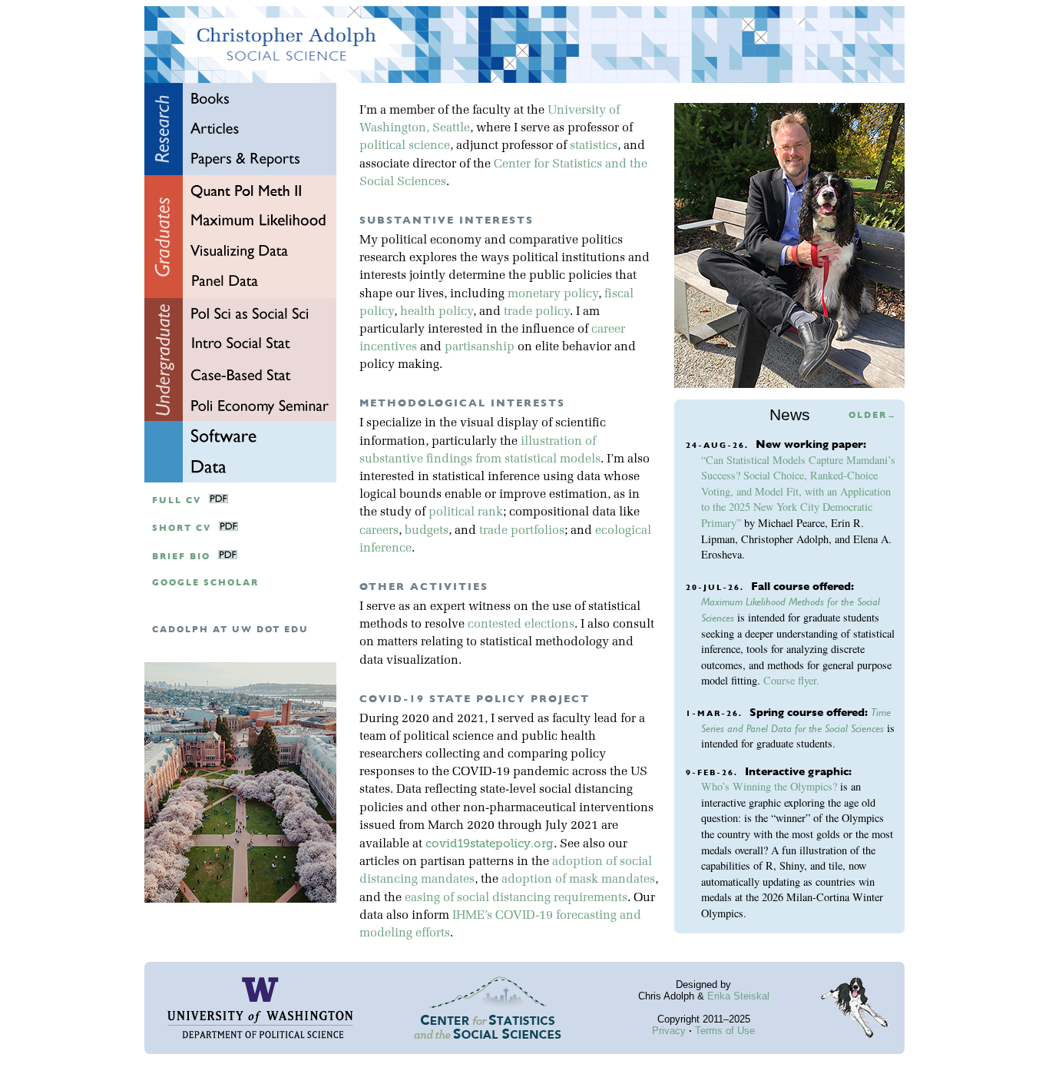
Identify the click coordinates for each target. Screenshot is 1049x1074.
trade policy (537, 312)
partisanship (480, 347)
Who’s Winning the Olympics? (769, 786)
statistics (593, 146)
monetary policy (553, 294)
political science (404, 146)
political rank (466, 512)
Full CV (176, 501)
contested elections (521, 624)
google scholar (205, 583)
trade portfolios (521, 531)
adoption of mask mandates (578, 879)
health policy (436, 312)
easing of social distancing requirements (516, 898)
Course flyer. (791, 680)
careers (379, 531)
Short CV (181, 528)
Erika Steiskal (738, 996)
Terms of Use (725, 1030)
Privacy (669, 1030)
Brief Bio (181, 557)
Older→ (873, 415)
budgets (426, 531)
